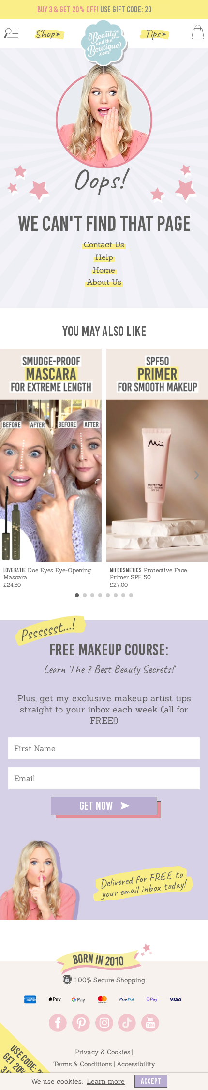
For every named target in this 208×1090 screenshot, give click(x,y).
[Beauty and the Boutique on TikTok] (127, 1029)
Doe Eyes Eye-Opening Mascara (47, 573)
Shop (44, 33)
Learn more (106, 1081)
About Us (104, 282)
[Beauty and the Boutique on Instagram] (104, 1029)
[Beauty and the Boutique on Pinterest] (81, 1029)
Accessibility (136, 1064)
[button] (77, 595)
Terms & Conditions (82, 1064)
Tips (152, 33)
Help (104, 257)
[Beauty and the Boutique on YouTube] (150, 1029)
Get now (97, 806)
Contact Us (104, 244)
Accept (151, 1081)
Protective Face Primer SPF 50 (148, 573)
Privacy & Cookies (102, 1052)
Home (104, 269)
